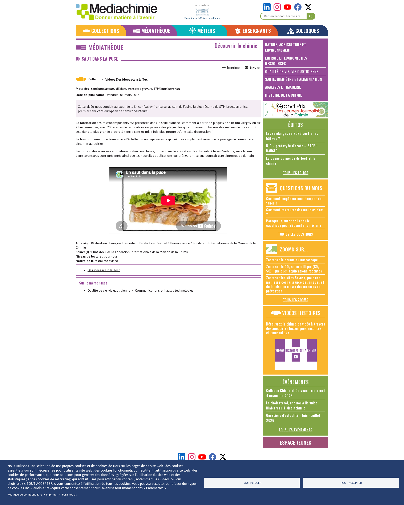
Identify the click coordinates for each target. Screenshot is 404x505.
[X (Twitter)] (308, 9)
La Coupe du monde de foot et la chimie (291, 161)
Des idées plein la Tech (104, 270)
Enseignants (257, 30)
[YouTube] (288, 9)
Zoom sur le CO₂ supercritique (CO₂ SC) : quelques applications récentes (294, 269)
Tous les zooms (295, 299)
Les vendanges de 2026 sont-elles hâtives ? (292, 136)
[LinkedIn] (268, 9)
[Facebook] (299, 9)
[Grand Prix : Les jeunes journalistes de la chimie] (295, 116)
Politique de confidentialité (25, 494)
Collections (105, 30)
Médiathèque (155, 30)
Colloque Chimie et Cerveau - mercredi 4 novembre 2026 (295, 393)
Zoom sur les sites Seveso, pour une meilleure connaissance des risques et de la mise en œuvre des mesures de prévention (295, 284)
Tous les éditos (295, 172)
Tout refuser (251, 482)
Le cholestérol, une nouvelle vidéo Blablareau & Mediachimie (291, 405)
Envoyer (255, 67)
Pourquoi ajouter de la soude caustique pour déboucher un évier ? (294, 223)
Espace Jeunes (295, 442)
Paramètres (69, 494)
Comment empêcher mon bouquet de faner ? (294, 201)
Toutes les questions (295, 234)
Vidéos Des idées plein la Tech (127, 79)
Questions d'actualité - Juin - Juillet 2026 (293, 418)
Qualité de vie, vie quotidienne (109, 290)
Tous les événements (295, 429)
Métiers (206, 30)
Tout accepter (351, 482)
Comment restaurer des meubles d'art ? (295, 212)
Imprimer (234, 67)
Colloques (307, 30)
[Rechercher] (311, 16)
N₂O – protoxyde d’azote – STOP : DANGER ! (291, 148)
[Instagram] (278, 9)
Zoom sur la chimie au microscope (292, 259)
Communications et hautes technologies (164, 290)
